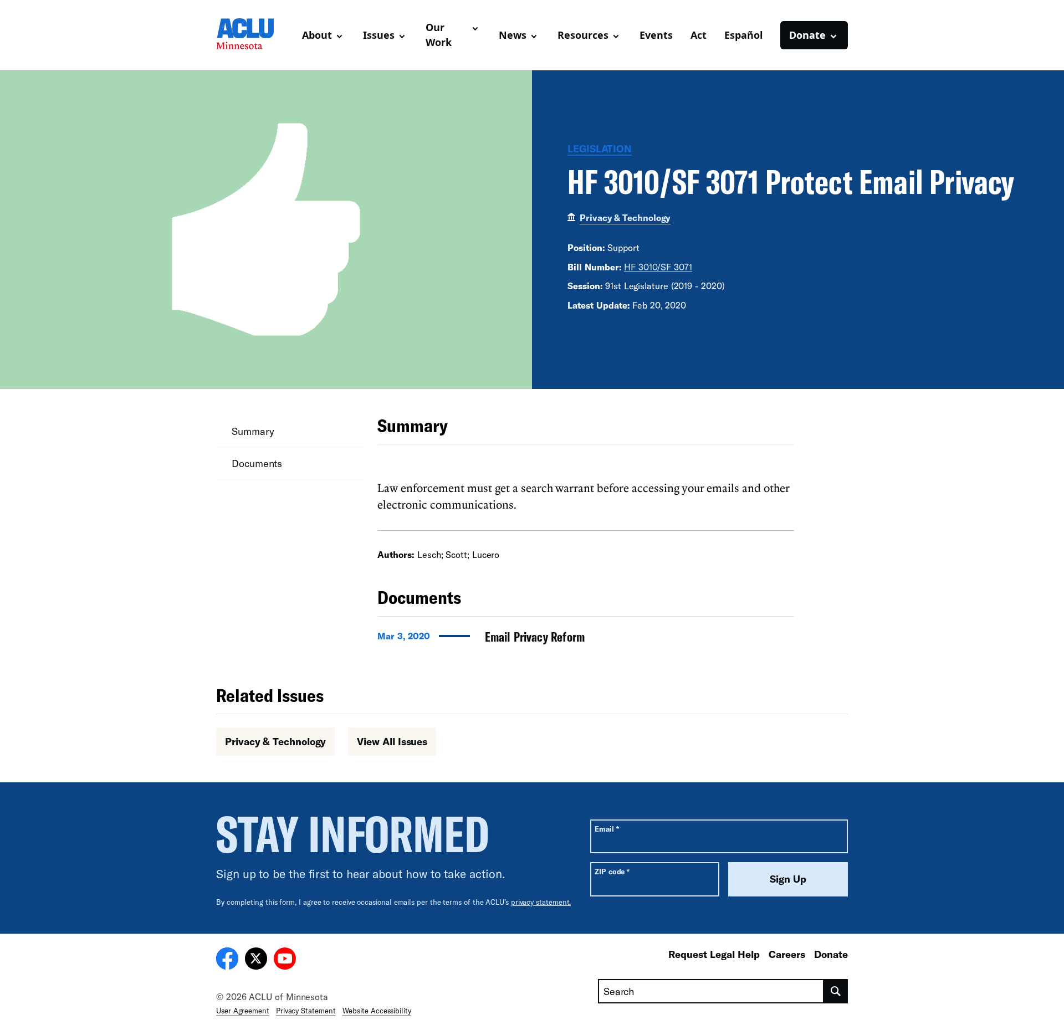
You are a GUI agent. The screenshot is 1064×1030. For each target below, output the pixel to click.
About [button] (317, 35)
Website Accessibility (376, 1010)
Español (743, 35)
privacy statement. (541, 902)
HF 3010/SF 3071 (658, 267)
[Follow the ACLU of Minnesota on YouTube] (285, 960)
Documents (257, 463)
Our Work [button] (439, 35)
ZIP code (612, 871)
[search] (836, 991)
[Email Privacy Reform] (585, 640)
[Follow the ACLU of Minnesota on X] (256, 960)
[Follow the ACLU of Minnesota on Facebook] (227, 960)
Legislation (599, 148)
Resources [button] (582, 35)
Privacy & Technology (625, 217)
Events (656, 35)
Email (606, 828)
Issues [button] (379, 35)
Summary (253, 431)
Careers (787, 954)
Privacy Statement (306, 1010)
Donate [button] (807, 35)
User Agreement (242, 1010)
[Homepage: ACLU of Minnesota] (254, 35)
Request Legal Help (714, 954)
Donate (831, 954)
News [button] (512, 35)
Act (698, 35)
